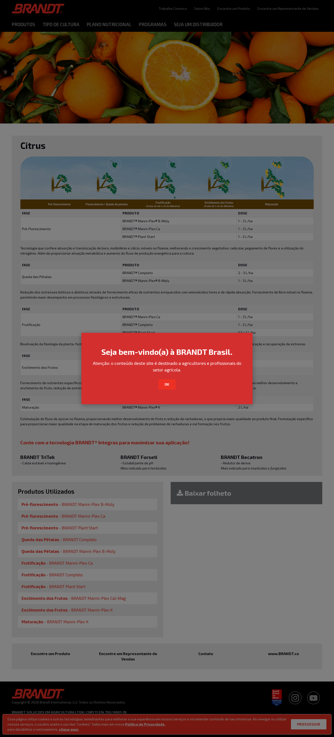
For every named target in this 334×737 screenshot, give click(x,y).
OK (167, 384)
